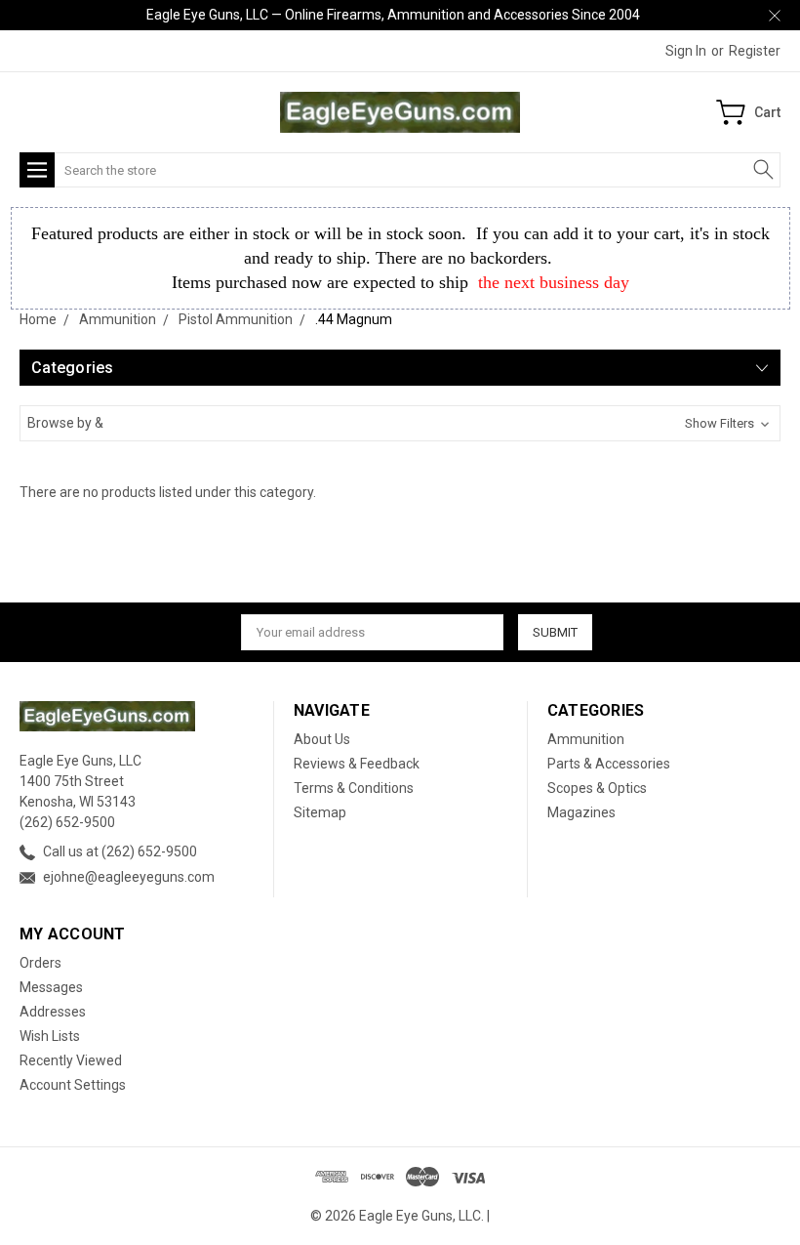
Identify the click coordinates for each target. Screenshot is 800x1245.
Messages (51, 987)
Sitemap (320, 812)
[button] (400, 423)
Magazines (581, 812)
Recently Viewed (71, 1060)
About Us (322, 739)
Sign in (685, 51)
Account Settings (73, 1085)
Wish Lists (50, 1036)
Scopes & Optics (597, 788)
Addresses (53, 1011)
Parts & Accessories (608, 763)
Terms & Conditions (354, 788)
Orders (40, 963)
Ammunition (585, 739)
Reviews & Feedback (357, 763)
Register (754, 51)
